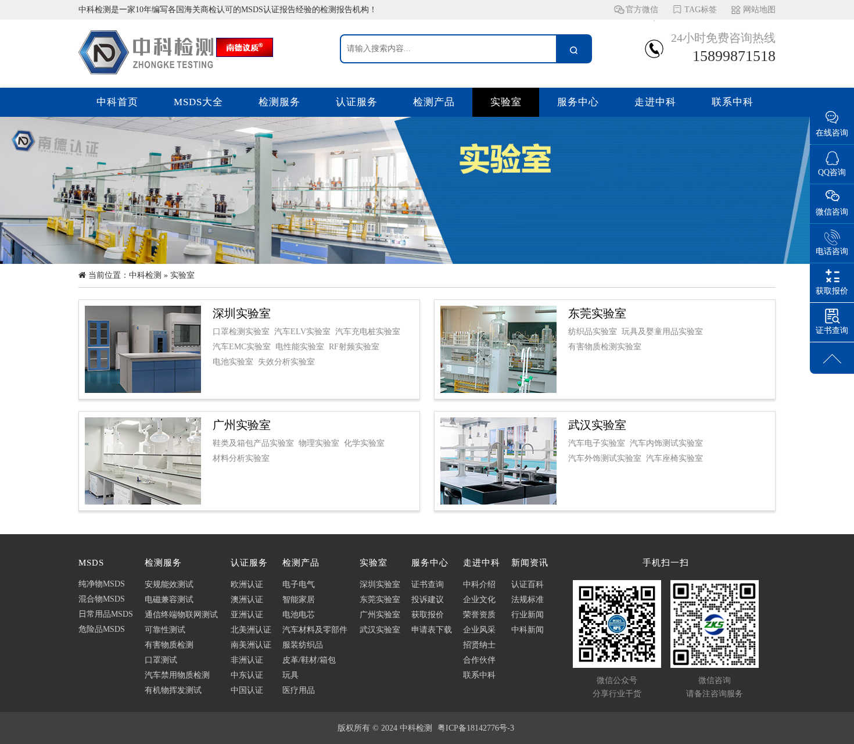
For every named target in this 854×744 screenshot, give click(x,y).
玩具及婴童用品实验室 (662, 331)
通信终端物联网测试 (181, 614)
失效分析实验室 (286, 361)
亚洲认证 (247, 614)
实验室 (506, 102)
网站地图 (759, 9)
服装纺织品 (302, 645)
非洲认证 (247, 660)
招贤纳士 (479, 645)
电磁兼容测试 (169, 599)
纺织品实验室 (592, 331)
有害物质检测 (169, 645)
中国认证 (247, 690)
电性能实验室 (299, 346)
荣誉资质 (479, 614)
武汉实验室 (380, 629)
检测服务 (279, 102)
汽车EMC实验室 (242, 346)
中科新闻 (527, 629)
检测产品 (434, 102)
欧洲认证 (247, 584)
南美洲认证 (251, 645)
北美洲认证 (251, 629)
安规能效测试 (169, 584)
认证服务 (357, 102)
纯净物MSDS (101, 584)
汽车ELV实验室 (302, 331)
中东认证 (247, 675)
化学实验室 (364, 443)
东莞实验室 (380, 599)
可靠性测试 (165, 629)
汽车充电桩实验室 (367, 331)
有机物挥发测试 (173, 690)
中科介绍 (479, 584)
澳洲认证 (247, 599)
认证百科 (527, 584)
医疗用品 (298, 690)
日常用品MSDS (105, 614)
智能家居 (298, 599)
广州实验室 (380, 614)
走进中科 (655, 102)
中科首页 (117, 102)
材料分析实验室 (241, 458)
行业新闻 (527, 614)
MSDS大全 (198, 102)
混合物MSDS (101, 599)
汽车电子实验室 (596, 443)
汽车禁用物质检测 (177, 675)
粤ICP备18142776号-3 (475, 728)
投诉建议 (427, 599)
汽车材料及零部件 (314, 629)
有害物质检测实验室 (604, 346)
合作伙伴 (479, 660)
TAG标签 (700, 9)
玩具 (290, 675)
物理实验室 (319, 443)
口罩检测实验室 (241, 331)
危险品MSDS (101, 629)
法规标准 (527, 599)
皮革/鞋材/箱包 (309, 660)
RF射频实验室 (354, 346)
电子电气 (298, 584)
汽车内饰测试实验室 (666, 443)
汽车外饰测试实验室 (604, 458)
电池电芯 (298, 614)
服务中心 (578, 102)
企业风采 (479, 629)
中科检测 (145, 275)
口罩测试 (161, 660)
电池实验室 (233, 361)
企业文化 (479, 599)
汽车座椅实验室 (674, 458)
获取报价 (427, 614)
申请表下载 (431, 629)
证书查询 (427, 584)
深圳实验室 (380, 584)
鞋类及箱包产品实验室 (253, 443)
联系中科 (732, 102)
